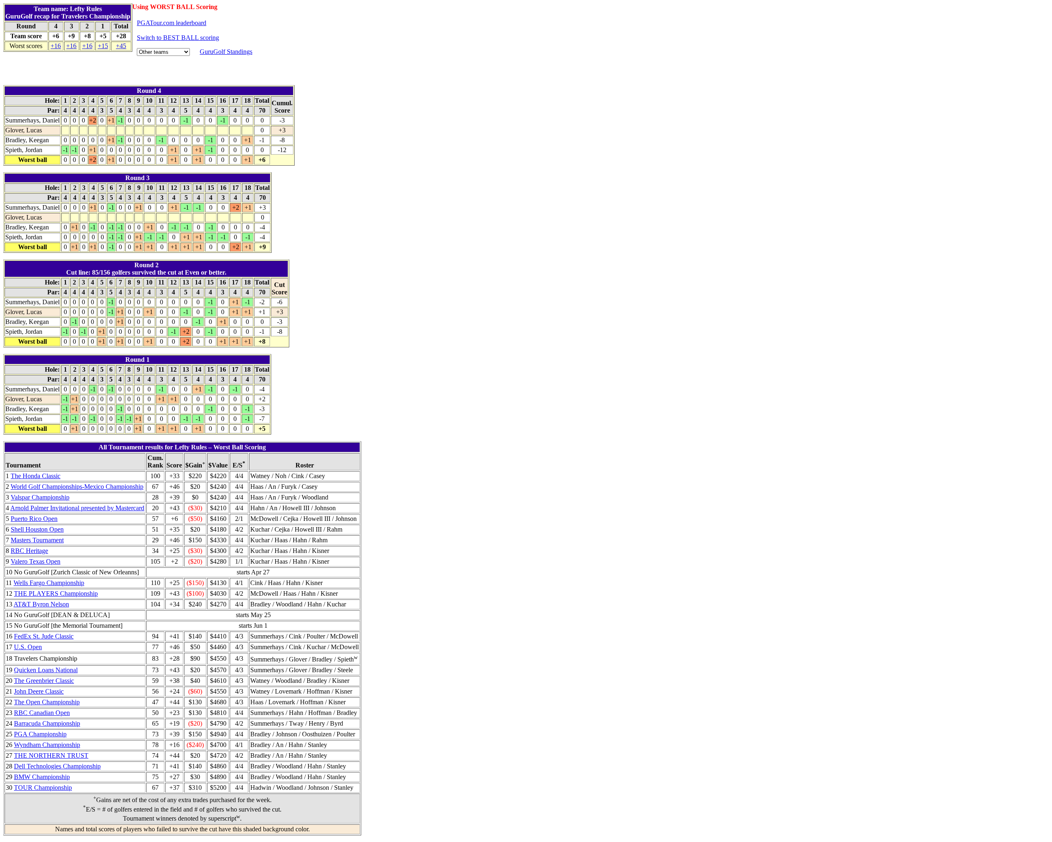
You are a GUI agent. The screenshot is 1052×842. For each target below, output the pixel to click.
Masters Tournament (37, 540)
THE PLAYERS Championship (56, 593)
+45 (121, 45)
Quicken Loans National (46, 669)
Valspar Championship (40, 497)
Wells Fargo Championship (49, 582)
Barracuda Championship (47, 723)
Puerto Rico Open (34, 518)
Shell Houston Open (37, 529)
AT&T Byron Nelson (41, 604)
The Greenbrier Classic (44, 680)
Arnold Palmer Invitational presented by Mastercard (77, 507)
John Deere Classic (39, 691)
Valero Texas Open (35, 561)
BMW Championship (42, 776)
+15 (103, 45)
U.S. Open (28, 646)
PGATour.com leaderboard (171, 22)
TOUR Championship (43, 787)
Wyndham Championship (47, 744)
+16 (56, 45)
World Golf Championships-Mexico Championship (77, 486)
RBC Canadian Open (42, 712)
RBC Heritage (29, 550)
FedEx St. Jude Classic (44, 636)
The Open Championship (47, 702)
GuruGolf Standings (226, 51)
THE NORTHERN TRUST (51, 755)
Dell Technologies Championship (57, 766)
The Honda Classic (35, 475)
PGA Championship (40, 734)
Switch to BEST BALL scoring (178, 37)
